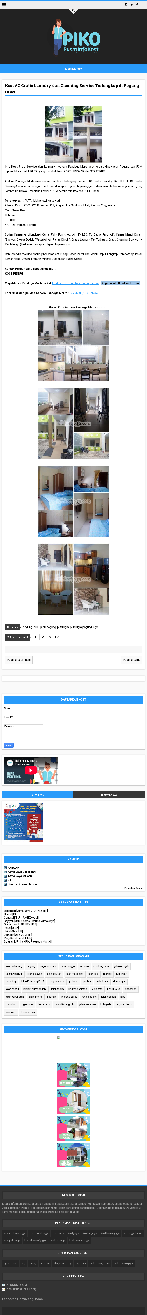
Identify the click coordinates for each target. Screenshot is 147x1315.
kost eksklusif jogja (35, 1240)
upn (15, 1263)
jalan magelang (74, 973)
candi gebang (89, 996)
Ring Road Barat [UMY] (18, 938)
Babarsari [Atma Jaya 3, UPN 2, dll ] (26, 911)
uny (24, 1263)
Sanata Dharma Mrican (23, 884)
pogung (27, 627)
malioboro (11, 1004)
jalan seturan (54, 973)
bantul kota (113, 989)
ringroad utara (48, 966)
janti (122, 996)
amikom (45, 1263)
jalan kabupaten (15, 996)
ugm (95, 627)
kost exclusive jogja (14, 1233)
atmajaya (127, 1263)
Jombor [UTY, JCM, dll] (18, 934)
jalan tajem (57, 989)
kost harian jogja (110, 1233)
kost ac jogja (90, 1233)
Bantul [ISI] (10, 914)
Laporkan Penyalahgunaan (22, 1299)
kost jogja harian (133, 1233)
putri (36, 627)
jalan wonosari (87, 1004)
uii (84, 1263)
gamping (11, 981)
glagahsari (130, 989)
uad (116, 1263)
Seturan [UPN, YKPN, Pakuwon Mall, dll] (28, 941)
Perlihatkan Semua (133, 888)
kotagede (105, 1004)
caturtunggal (68, 966)
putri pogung (48, 627)
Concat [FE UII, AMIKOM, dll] (21, 917)
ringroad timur (124, 1004)
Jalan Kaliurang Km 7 (32, 981)
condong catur (101, 966)
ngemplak (27, 1004)
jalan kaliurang (14, 966)
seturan (84, 966)
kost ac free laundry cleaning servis (75, 283)
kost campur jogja (79, 1240)
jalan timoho (35, 996)
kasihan (51, 996)
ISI (9, 880)
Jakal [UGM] (11, 928)
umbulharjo (102, 981)
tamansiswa (28, 1012)
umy (100, 1263)
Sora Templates (67, 1310)
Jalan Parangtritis (65, 1004)
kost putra (58, 1233)
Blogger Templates (92, 1310)
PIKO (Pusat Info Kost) (21, 1289)
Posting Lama (131, 659)
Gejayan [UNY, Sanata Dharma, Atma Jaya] (29, 921)
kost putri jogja (12, 1240)
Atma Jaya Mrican (20, 876)
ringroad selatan (77, 989)
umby (33, 1263)
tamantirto (44, 1004)
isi (108, 1263)
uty (70, 1263)
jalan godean (108, 996)
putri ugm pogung (81, 627)
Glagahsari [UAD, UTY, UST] (20, 924)
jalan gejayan (34, 973)
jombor (87, 981)
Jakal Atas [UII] (13, 931)
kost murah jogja (39, 1233)
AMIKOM (13, 867)
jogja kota (97, 989)
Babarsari (121, 973)
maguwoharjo (57, 981)
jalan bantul (12, 989)
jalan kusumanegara (35, 989)
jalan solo (93, 973)
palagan (73, 981)
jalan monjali (121, 966)
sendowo (11, 1012)
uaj (77, 1263)
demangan (119, 981)
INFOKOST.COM (16, 1285)
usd (92, 1263)
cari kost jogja (57, 1240)
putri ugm (63, 627)
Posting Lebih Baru (19, 659)
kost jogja (73, 1233)
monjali (107, 973)
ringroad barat (69, 996)
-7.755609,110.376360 (83, 293)
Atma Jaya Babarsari (22, 872)
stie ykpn (59, 1263)
